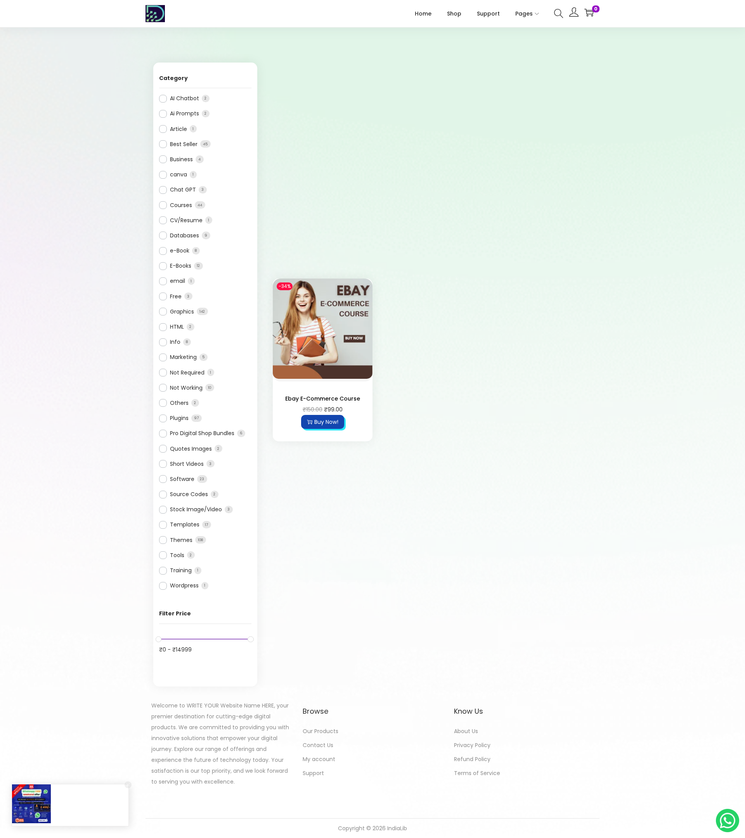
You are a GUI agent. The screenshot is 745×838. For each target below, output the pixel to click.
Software (182, 479)
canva (178, 174)
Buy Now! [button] (326, 422)
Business (181, 159)
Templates (184, 524)
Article (178, 129)
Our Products (320, 731)
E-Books (180, 266)
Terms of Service (477, 773)
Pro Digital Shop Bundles (202, 433)
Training (181, 570)
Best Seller (184, 144)
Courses (181, 205)
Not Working (186, 388)
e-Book (179, 250)
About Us (466, 731)
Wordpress (184, 585)
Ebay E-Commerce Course (322, 398)
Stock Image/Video (196, 509)
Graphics (182, 311)
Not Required (187, 372)
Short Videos (187, 464)
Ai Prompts (184, 113)
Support (313, 773)
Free (176, 296)
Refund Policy (472, 759)
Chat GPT (183, 189)
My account (319, 759)
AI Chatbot (184, 98)
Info (175, 342)
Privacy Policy (472, 745)
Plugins (179, 418)
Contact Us (318, 745)
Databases (184, 235)
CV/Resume (186, 220)
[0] (589, 12)
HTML (177, 327)
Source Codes (189, 494)
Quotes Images (191, 449)
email (177, 281)
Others (179, 403)
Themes (181, 540)
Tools (177, 555)
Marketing (183, 357)
